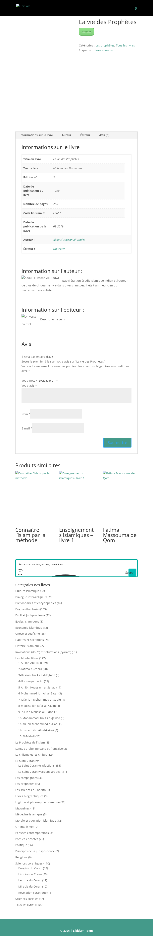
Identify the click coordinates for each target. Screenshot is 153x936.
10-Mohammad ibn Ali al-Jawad (39, 718)
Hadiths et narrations (29, 640)
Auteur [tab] (66, 135)
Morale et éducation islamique (35, 820)
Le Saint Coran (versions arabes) (39, 772)
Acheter (86, 31)
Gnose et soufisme (27, 633)
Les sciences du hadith (30, 790)
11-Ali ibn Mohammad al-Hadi (38, 724)
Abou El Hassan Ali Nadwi (69, 240)
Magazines (22, 808)
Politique (21, 845)
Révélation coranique (32, 892)
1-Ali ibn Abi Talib (30, 663)
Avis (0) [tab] (104, 135)
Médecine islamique (28, 814)
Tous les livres (125, 45)
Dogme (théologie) (27, 609)
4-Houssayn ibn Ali (30, 681)
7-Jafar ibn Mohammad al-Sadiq (39, 699)
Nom (26, 414)
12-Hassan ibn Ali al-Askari (36, 730)
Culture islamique (27, 591)
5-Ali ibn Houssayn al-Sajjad (37, 687)
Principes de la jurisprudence (35, 851)
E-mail (27, 428)
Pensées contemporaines (32, 833)
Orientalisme (24, 827)
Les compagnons (26, 778)
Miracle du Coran (29, 886)
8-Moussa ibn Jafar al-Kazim (37, 706)
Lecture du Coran (29, 880)
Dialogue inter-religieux (31, 597)
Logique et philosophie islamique (37, 802)
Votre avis (29, 385)
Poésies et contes (26, 839)
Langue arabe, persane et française (39, 748)
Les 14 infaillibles (26, 658)
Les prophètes (104, 45)
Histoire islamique (27, 646)
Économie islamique (28, 627)
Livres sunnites (103, 50)
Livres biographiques (29, 796)
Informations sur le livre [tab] (36, 135)
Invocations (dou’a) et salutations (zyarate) (43, 652)
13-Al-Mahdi (26, 736)
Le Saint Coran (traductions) (36, 765)
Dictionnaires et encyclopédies (35, 603)
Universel (59, 249)
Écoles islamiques (27, 621)
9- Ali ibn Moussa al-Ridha (35, 712)
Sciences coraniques (29, 863)
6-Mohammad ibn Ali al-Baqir (38, 693)
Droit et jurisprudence (30, 615)
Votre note (30, 380)
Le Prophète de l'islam (30, 742)
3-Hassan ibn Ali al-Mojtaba (36, 675)
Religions (21, 857)
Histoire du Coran (30, 874)
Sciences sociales (26, 899)
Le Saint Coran (25, 761)
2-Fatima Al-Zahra (30, 669)
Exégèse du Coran (30, 868)
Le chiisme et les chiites (31, 754)
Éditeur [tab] (85, 135)
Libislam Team (83, 930)
